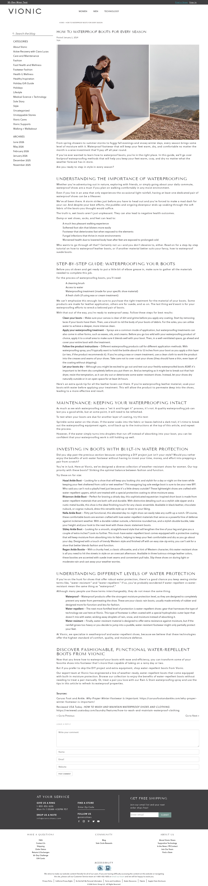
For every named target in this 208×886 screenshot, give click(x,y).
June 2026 (18, 142)
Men (95, 11)
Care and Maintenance (26, 56)
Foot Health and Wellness (27, 65)
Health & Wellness (23, 74)
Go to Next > (192, 715)
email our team (118, 876)
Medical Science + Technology (29, 96)
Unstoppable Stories (24, 115)
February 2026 (21, 151)
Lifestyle (17, 92)
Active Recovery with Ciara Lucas (31, 51)
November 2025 (22, 165)
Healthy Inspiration (23, 78)
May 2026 (18, 146)
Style (16, 106)
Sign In (193, 2)
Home (61, 23)
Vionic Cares (20, 119)
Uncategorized (21, 110)
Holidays (18, 87)
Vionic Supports (22, 124)
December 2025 (22, 160)
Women (83, 11)
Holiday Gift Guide (23, 83)
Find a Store (181, 2)
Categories (20, 41)
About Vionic (20, 47)
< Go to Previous (65, 715)
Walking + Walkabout (25, 128)
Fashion (17, 60)
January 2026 (20, 155)
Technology (111, 11)
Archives (19, 136)
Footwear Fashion (23, 69)
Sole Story (18, 101)
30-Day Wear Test (18, 2)
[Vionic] (26, 11)
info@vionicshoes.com (49, 818)
